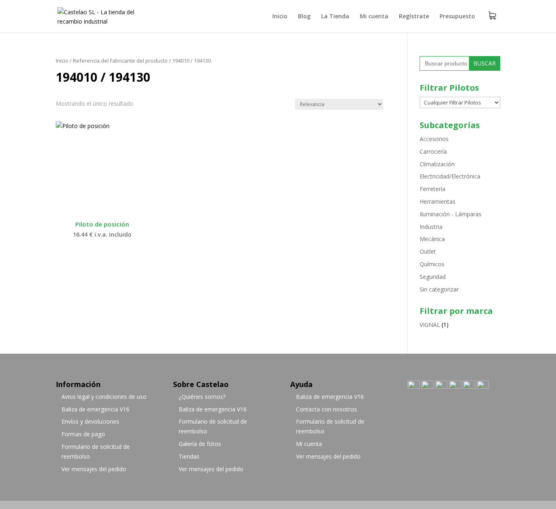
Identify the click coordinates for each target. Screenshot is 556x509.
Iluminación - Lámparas (451, 214)
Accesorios (434, 139)
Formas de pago (83, 434)
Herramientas (437, 201)
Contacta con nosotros (326, 409)
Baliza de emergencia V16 (95, 409)
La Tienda (335, 16)
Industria (431, 227)
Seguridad (433, 277)
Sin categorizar (439, 289)
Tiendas (189, 456)
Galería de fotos (200, 444)
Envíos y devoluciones (90, 421)
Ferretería (432, 189)
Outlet (428, 251)
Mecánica (432, 239)
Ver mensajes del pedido (93, 469)
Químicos (432, 264)
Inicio (279, 16)
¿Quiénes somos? (202, 396)
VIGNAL (430, 324)
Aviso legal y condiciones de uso (104, 396)
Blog (304, 16)
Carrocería (433, 151)
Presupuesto (457, 16)
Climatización (437, 164)
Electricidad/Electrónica (450, 176)
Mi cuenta (374, 16)
